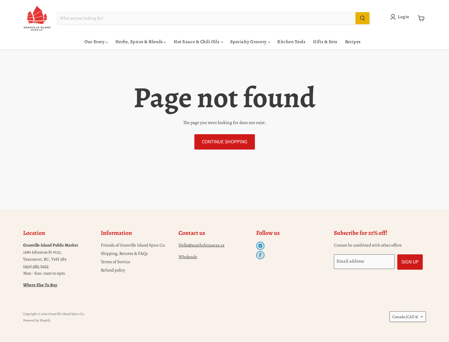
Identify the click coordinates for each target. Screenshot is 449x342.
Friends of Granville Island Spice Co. (133, 245)
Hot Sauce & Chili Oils (197, 41)
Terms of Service (115, 262)
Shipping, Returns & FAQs (124, 253)
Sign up (410, 262)
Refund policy (113, 270)
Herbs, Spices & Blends (139, 41)
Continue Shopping (224, 141)
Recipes (353, 41)
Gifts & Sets (325, 41)
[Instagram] (260, 246)
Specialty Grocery (249, 41)
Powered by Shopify (36, 320)
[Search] (362, 18)
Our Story (94, 41)
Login (403, 17)
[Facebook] (260, 255)
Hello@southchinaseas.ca (201, 245)
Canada (405, 316)
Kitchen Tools (291, 41)
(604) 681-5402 (36, 266)
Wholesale (188, 257)
